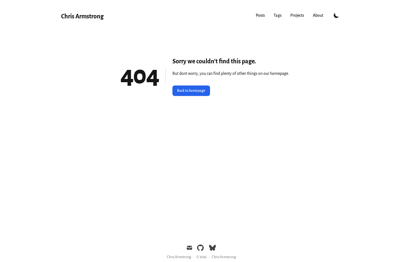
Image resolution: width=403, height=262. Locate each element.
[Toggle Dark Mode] (336, 15)
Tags (278, 15)
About (318, 15)
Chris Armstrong (224, 257)
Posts (260, 15)
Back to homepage (191, 91)
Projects (297, 15)
